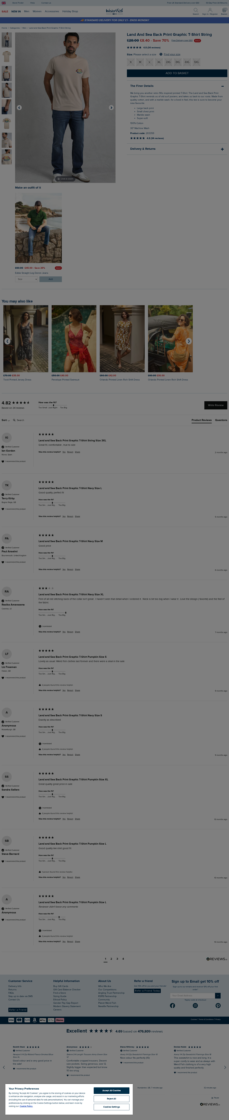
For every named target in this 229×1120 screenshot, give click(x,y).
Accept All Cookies (111, 1090)
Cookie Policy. (26, 1106)
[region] (69, 1099)
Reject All (111, 1098)
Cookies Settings (111, 1107)
